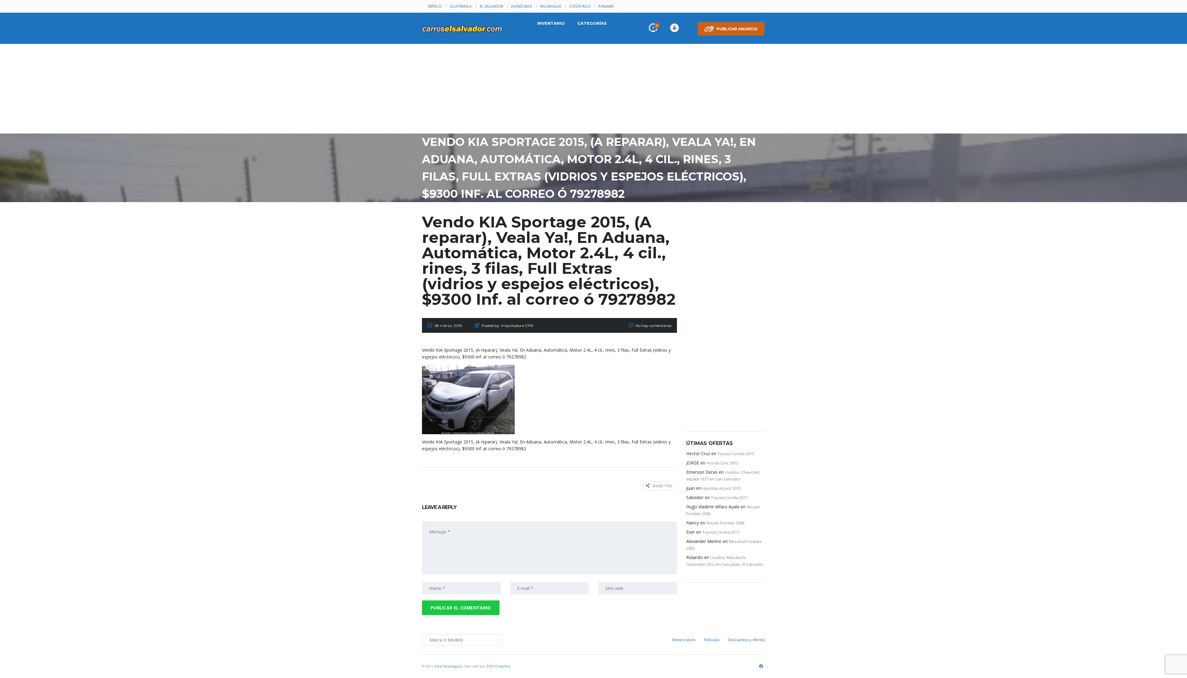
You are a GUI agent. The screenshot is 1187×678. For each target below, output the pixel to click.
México (435, 6)
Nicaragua (550, 6)
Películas (711, 639)
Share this (662, 486)
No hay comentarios (653, 325)
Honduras (521, 6)
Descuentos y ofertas (746, 639)
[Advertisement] (593, 90)
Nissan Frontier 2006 (725, 523)
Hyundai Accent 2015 (721, 488)
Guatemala (461, 6)
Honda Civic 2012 (722, 463)
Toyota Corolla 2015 (735, 453)
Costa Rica (579, 6)
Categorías (592, 23)
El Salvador (491, 6)
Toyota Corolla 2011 (729, 497)
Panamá (606, 6)
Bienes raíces (684, 639)
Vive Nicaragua (447, 666)
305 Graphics (498, 666)
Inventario (551, 23)
